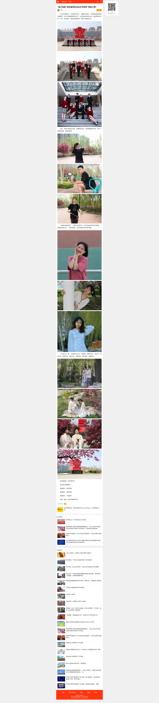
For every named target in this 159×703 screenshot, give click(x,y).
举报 (95, 692)
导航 (81, 692)
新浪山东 (64, 1)
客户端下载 (72, 692)
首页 (63, 692)
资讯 (70, 1)
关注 (99, 10)
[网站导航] (101, 2)
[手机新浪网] (58, 2)
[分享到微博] (65, 504)
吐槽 (88, 692)
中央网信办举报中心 (79, 695)
